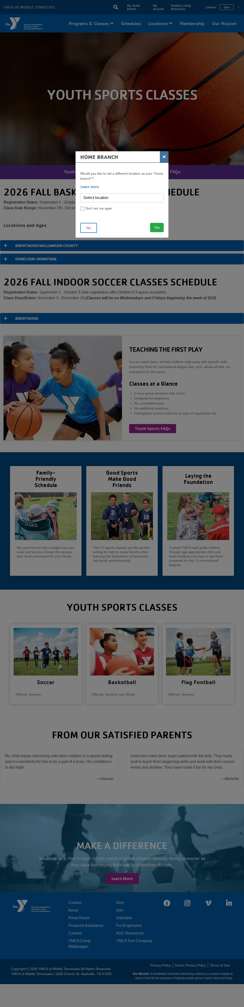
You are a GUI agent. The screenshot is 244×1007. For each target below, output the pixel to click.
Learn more (90, 186)
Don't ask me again (99, 208)
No (88, 228)
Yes (157, 227)
